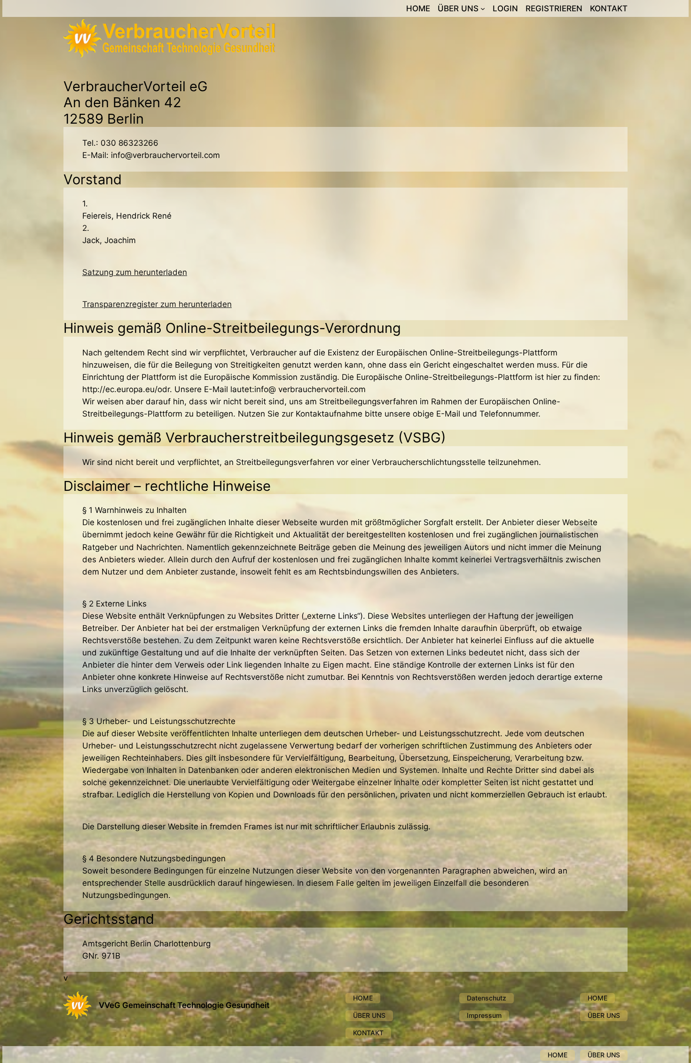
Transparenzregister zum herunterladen (157, 304)
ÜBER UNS (369, 1015)
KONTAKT (368, 1033)
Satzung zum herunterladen (134, 272)
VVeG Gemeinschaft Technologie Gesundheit (184, 1005)
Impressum (484, 1015)
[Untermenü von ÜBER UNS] (482, 8)
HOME (363, 998)
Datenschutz (486, 998)
